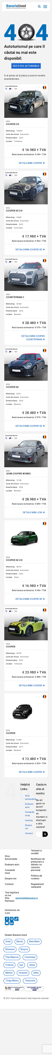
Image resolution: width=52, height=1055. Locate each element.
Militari (9, 973)
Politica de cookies (36, 877)
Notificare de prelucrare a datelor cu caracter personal (38, 864)
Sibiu (36, 973)
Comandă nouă (10, 871)
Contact (29, 833)
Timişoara (30, 981)
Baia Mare (34, 942)
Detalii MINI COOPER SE (29, 249)
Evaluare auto (12, 865)
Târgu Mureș (12, 981)
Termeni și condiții (36, 852)
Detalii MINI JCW (33, 512)
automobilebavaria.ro (26, 898)
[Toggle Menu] (45, 6)
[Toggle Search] (39, 6)
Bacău (20, 942)
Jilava (32, 965)
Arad (7, 942)
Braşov (24, 949)
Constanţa (30, 957)
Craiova (9, 965)
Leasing (29, 820)
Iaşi (21, 965)
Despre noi (10, 879)
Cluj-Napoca (11, 957)
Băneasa (10, 949)
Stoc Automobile (11, 857)
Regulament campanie (37, 885)
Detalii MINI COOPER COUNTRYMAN (33, 338)
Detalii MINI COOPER (31, 163)
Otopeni (23, 973)
